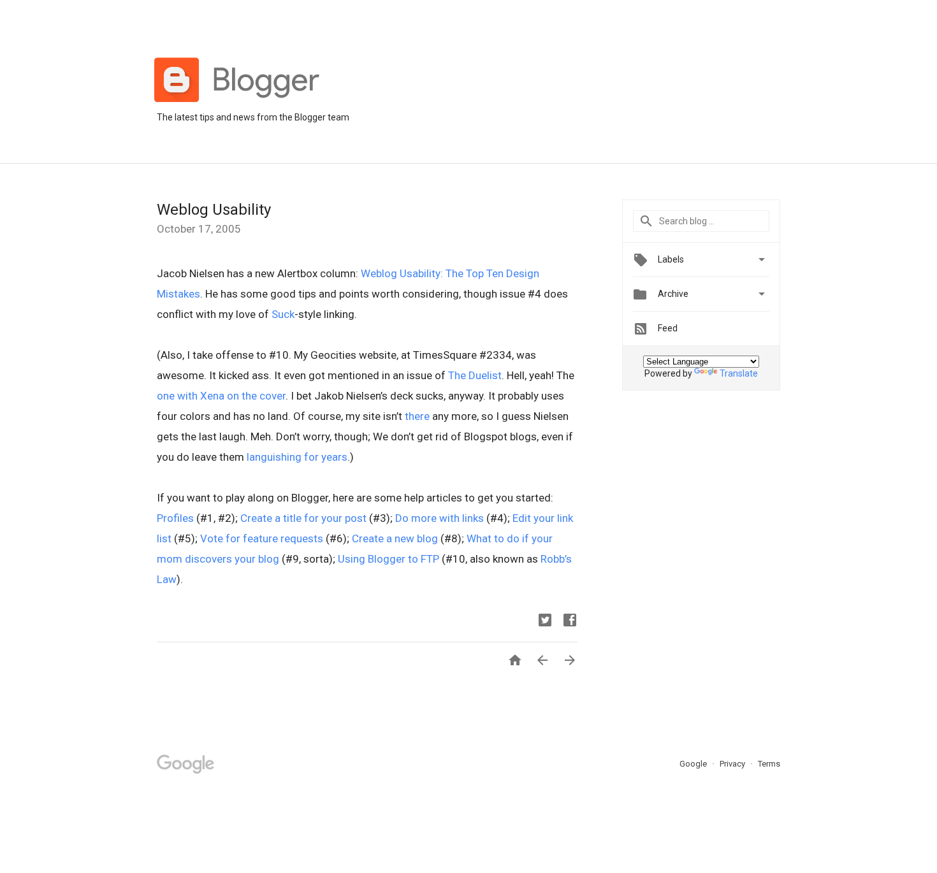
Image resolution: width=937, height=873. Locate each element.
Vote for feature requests (261, 538)
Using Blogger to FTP (388, 558)
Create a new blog (395, 538)
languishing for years (297, 457)
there (417, 416)
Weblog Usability (214, 210)
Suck (283, 314)
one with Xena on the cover (221, 395)
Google (694, 763)
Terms (769, 763)
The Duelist (475, 375)
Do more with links (439, 518)
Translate (739, 373)
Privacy (733, 763)
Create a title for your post (303, 518)
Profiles (175, 518)
